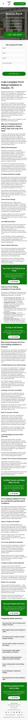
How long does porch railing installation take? (13, 678)
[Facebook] (6, 712)
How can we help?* (7, 63)
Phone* (4, 58)
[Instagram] (8, 712)
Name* (4, 48)
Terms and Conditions (10, 714)
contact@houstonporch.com (14, 709)
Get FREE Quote (14, 73)
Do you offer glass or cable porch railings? (11, 671)
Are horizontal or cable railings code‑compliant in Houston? (11, 651)
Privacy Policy (20, 714)
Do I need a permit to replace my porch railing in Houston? (13, 637)
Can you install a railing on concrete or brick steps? (13, 644)
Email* (4, 53)
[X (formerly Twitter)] (11, 712)
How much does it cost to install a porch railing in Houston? (13, 624)
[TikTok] (21, 712)
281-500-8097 (20, 4)
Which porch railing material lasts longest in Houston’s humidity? (12, 658)
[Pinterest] (16, 712)
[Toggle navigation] (3, 4)
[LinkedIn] (19, 712)
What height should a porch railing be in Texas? (13, 630)
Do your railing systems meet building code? (13, 664)
